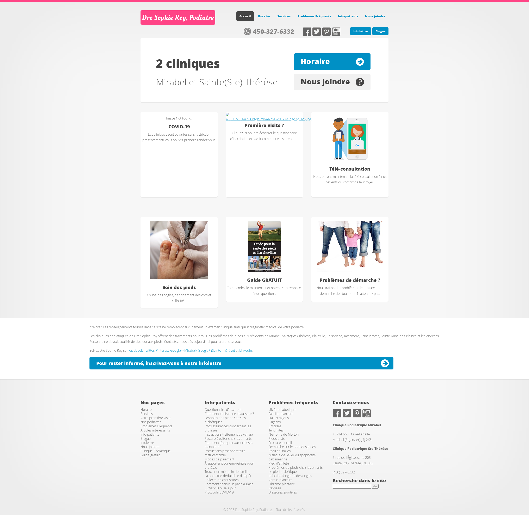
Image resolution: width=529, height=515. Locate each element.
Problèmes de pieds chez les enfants (296, 467)
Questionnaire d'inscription (224, 409)
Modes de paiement (219, 459)
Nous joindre (375, 16)
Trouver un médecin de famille (227, 471)
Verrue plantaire (280, 480)
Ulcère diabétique (282, 409)
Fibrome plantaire (282, 484)
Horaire (264, 16)
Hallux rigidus (279, 418)
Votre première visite (156, 418)
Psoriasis (275, 488)
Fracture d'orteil (280, 442)
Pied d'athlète (279, 463)
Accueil (245, 16)
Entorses (275, 426)
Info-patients (348, 16)
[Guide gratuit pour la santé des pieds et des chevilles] (264, 246)
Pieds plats (277, 438)
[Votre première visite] (268, 117)
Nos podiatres (151, 422)
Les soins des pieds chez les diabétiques (225, 420)
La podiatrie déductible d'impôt (228, 475)
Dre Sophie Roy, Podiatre (178, 18)
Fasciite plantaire (281, 413)
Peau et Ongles (280, 451)
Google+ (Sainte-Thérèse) (216, 350)
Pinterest (327, 32)
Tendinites (276, 430)
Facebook (307, 32)
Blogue (380, 31)
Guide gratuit (150, 455)
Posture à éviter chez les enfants (228, 438)
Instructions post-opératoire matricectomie (225, 453)
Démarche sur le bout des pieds (292, 447)
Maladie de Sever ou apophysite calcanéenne (292, 457)
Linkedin (245, 350)
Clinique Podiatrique (156, 451)
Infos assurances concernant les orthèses (228, 428)
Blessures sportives (283, 492)
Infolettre (360, 31)
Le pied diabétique (283, 471)
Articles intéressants (155, 430)
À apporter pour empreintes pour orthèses (229, 465)
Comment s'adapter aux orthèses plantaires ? (229, 444)
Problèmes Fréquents (314, 16)
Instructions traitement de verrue (229, 434)
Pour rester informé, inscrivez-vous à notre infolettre (159, 363)
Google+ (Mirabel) (183, 350)
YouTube (337, 32)
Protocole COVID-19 (219, 492)
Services (284, 16)
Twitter (317, 32)
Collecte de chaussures (221, 480)
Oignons (275, 422)
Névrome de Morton (284, 434)
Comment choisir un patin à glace (229, 484)
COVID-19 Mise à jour (220, 488)
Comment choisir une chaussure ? (229, 413)
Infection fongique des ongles (290, 475)
